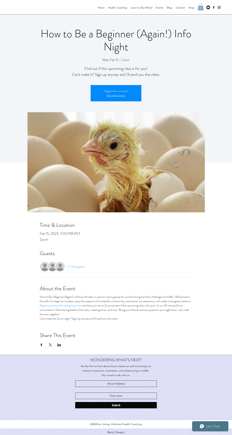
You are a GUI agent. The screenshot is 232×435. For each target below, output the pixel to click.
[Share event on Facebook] (41, 344)
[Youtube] (208, 7)
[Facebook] (214, 7)
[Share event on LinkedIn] (59, 344)
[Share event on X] (50, 344)
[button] (201, 7)
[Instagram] (219, 7)
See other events (116, 95)
